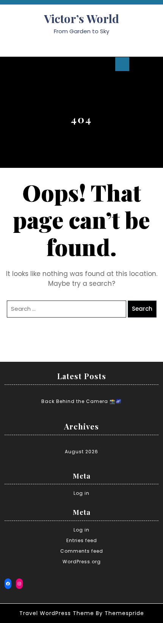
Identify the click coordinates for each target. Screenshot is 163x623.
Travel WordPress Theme (56, 613)
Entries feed (81, 540)
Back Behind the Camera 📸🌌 (81, 401)
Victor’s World (81, 18)
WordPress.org (82, 561)
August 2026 (81, 451)
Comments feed (81, 551)
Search (142, 309)
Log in (81, 493)
